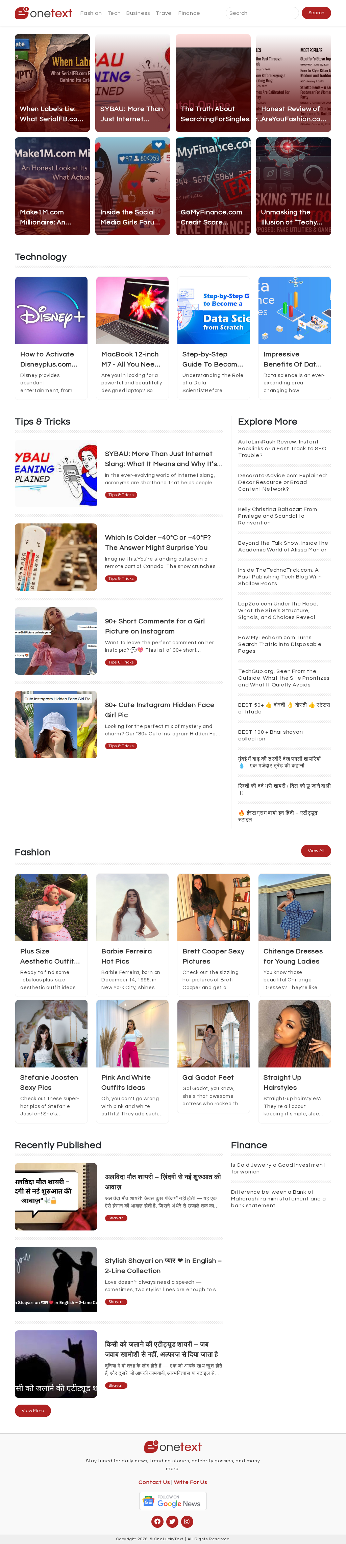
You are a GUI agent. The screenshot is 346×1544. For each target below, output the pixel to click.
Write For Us (190, 1482)
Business (138, 13)
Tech (114, 13)
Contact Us (154, 1482)
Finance (189, 13)
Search (316, 12)
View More (33, 1410)
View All (316, 850)
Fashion (91, 13)
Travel (164, 13)
